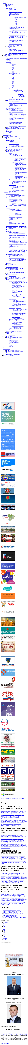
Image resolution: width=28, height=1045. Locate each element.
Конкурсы (14, 41)
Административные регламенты (17, 211)
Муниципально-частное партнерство (18, 36)
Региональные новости (9, 133)
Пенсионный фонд (13, 224)
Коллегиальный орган (14, 320)
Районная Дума (7, 135)
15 (4, 932)
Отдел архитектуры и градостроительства (14, 143)
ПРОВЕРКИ (12, 119)
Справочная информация (15, 199)
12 (4, 929)
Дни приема (9, 60)
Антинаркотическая (14, 232)
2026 (13, 72)
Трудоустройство (10, 46)
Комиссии (8, 231)
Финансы (8, 62)
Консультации (12, 201)
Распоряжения (12, 179)
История (8, 5)
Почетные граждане (11, 6)
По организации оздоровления (16, 237)
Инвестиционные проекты (12, 352)
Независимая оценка (14, 342)
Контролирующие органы (15, 200)
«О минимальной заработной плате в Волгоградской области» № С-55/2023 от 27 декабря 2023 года (14, 1033)
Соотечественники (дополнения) (17, 35)
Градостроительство (11, 264)
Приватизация (12, 39)
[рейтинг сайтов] (5, 1043)
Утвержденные (18, 214)
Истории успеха (16, 317)
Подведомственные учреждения (14, 337)
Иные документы (16, 327)
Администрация (7, 55)
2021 (16, 21)
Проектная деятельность (12, 267)
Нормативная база (13, 269)
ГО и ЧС (8, 263)
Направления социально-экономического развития (15, 11)
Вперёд (5, 938)
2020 (16, 19)
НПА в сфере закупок (14, 196)
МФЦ (10, 345)
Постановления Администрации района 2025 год (21, 164)
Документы (6, 137)
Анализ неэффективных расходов (17, 259)
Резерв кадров (12, 106)
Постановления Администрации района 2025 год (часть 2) (21, 168)
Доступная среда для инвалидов (14, 331)
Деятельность (6, 192)
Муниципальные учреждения (13, 229)
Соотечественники (13, 31)
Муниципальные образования (19, 315)
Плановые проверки (17, 90)
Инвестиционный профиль (13, 350)
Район (4, 3)
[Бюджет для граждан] (8, 626)
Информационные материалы (16, 105)
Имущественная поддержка (16, 110)
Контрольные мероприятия (15, 88)
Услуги (11, 346)
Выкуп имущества (16, 305)
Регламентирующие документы (14, 149)
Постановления (10, 140)
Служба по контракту (8, 355)
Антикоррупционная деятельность (14, 268)
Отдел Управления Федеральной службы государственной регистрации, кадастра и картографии (17, 217)
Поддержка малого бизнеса (16, 40)
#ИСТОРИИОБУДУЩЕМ (9, 916)
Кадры (8, 100)
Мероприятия (12, 270)
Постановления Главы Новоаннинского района (18, 156)
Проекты (11, 141)
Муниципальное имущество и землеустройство (13, 109)
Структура (8, 56)
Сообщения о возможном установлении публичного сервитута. (15, 123)
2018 (13, 77)
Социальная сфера (7, 336)
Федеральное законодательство (19, 282)
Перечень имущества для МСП (19, 309)
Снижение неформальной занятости (18, 47)
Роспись (14, 64)
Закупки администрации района (17, 195)
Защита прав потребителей (13, 197)
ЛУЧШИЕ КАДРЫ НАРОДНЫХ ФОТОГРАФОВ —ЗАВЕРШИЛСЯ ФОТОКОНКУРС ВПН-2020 (12, 911)
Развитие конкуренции (14, 28)
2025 (16, 26)
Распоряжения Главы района (19, 181)
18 (4, 936)
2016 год (14, 74)
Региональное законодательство (16, 284)
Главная (5, 1)
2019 (13, 78)
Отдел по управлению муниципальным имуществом (16, 146)
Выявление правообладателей (16, 121)
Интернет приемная (8, 347)
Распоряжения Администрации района (18, 183)
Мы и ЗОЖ (9, 332)
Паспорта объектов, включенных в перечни (18, 311)
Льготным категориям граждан (16, 118)
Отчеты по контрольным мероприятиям (21, 95)
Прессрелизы (12, 276)
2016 (16, 18)
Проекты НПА (12, 185)
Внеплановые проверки (18, 97)
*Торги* (11, 228)
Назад (4, 923)
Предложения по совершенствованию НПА (18, 297)
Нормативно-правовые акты (19, 17)
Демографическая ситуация (16, 255)
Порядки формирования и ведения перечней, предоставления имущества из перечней (19, 288)
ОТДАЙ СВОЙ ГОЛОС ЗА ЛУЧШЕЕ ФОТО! (14, 917)
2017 (13, 76)
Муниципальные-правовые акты (14, 147)
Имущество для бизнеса (15, 308)
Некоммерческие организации (16, 27)
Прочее (14, 306)
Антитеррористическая (15, 241)
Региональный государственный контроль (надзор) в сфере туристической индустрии (17, 44)
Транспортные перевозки (15, 15)
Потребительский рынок (15, 13)
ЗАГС (10, 222)
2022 (16, 22)
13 (4, 930)
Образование (12, 338)
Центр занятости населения (16, 50)
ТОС (7, 265)
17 (4, 935)
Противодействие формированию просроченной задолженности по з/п (18, 52)
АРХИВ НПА (12, 191)
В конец (5, 939)
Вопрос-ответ (12, 299)
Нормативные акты (14, 101)
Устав (10, 153)
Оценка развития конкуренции (19, 30)
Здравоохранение (13, 340)
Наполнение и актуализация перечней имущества (19, 302)
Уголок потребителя (14, 14)
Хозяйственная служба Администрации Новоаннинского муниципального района (16, 226)
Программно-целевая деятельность (14, 254)
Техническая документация (18, 313)
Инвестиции (6, 349)
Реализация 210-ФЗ (14, 209)
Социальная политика (14, 344)
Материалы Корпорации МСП (16, 319)
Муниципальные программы (16, 37)
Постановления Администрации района (18, 161)
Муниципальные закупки (12, 194)
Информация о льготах (17, 314)
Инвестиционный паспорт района (14, 351)
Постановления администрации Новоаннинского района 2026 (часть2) (21, 176)
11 (4, 927)
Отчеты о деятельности (17, 326)
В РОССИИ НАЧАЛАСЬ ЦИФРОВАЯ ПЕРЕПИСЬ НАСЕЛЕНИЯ (13, 914)
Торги (10, 132)
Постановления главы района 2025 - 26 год (20, 158)
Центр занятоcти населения (16, 220)
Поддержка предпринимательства (14, 54)
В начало (5, 922)
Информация (9, 4)
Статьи (14, 203)
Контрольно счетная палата (10, 136)
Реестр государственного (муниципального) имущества (16, 329)
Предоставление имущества (19, 304)
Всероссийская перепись (12, 274)
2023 (16, 23)
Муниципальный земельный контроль (15, 277)
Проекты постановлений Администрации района (18, 189)
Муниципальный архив (12, 127)
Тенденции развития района (16, 256)
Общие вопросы (16, 300)
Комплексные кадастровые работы (17, 126)
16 (4, 934)
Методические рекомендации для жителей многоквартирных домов (17, 205)
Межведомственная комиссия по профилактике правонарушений (17, 252)
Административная (14, 246)
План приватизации (17, 318)
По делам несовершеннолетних (17, 233)
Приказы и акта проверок (19, 92)
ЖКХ (7, 333)
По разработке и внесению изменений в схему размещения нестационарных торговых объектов (18, 249)
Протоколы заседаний (17, 324)
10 (4, 926)
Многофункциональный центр (16, 223)
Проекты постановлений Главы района (18, 187)
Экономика (9, 8)
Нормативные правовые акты (16, 281)
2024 (16, 24)
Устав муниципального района (13, 138)
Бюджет (11, 63)
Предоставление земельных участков (18, 114)
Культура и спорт (13, 341)
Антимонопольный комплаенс (16, 272)
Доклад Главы (12, 9)
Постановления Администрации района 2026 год (21, 172)
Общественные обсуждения (13, 150)
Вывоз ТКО (12, 335)
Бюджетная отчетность (14, 73)
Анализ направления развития (16, 258)
